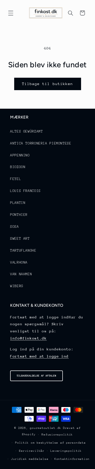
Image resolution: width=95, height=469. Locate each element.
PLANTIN (17, 203)
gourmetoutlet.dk (45, 428)
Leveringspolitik (66, 450)
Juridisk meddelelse (29, 459)
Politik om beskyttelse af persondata (50, 442)
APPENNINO (20, 155)
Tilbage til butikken (47, 84)
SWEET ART (20, 238)
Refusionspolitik (57, 434)
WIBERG (16, 286)
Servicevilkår (32, 450)
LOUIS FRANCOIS (25, 191)
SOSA (14, 226)
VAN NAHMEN (21, 274)
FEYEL (15, 179)
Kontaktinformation (72, 459)
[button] (10, 13)
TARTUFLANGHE (23, 250)
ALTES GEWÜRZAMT (26, 131)
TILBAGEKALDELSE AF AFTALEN (36, 375)
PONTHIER (19, 215)
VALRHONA (19, 262)
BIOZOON (17, 167)
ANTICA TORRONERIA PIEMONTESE (40, 143)
